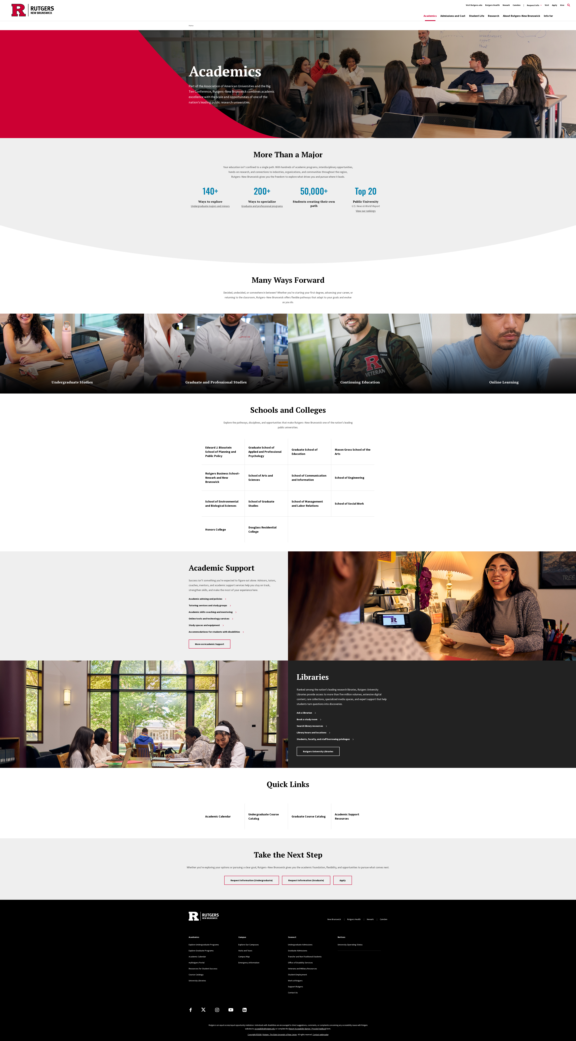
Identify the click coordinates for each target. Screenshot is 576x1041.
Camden (516, 5)
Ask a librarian (304, 712)
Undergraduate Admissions (300, 944)
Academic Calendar (218, 816)
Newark (506, 5)
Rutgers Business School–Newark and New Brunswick (222, 477)
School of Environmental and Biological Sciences (221, 503)
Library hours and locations (311, 732)
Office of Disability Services (300, 962)
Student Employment (297, 974)
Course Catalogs (196, 974)
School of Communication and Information (309, 478)
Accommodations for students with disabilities (214, 631)
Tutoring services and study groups (208, 605)
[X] (203, 1009)
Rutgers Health (492, 5)
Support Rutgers (295, 986)
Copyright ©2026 (254, 1034)
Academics (430, 16)
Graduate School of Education (305, 452)
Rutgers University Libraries (318, 751)
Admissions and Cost (452, 16)
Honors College (215, 529)
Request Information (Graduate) (306, 880)
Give (562, 5)
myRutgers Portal (196, 962)
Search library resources (310, 725)
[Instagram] (217, 1010)
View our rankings (366, 211)
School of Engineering (349, 477)
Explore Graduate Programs (201, 950)
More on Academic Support (209, 644)
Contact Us (293, 992)
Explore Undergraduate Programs (204, 944)
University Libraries (197, 980)
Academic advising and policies (205, 598)
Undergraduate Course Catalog (263, 816)
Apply (554, 5)
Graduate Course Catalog (309, 816)
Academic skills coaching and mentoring (211, 611)
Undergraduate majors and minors (210, 206)
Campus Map (244, 956)
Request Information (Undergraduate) (252, 880)
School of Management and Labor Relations (307, 503)
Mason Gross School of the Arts (352, 452)
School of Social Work (349, 503)
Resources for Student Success (203, 968)
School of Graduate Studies (261, 503)
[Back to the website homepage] (33, 15)
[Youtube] (230, 1009)
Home (191, 25)
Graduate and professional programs (262, 206)
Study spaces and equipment (204, 625)
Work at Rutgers (295, 980)
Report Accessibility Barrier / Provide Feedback (307, 1029)
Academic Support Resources (347, 816)
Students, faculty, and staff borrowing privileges (323, 739)
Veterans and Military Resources (302, 968)
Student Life (476, 16)
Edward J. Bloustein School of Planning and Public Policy (220, 452)
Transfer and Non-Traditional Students (305, 956)
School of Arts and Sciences (260, 478)
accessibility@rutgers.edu (265, 1029)
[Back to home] (204, 916)
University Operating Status (350, 944)
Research (493, 16)
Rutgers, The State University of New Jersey (279, 1034)
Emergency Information (248, 962)
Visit (547, 5)
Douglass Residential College (262, 529)
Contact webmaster (320, 1034)
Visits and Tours (245, 950)
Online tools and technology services (209, 618)
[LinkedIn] (245, 1010)
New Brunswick (334, 919)
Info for (548, 16)
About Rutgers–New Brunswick (521, 16)
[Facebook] (190, 1010)
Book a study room (307, 719)
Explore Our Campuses (248, 944)
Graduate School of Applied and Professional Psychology (264, 452)
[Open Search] (568, 5)
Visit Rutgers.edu (474, 5)
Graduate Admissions (297, 950)
